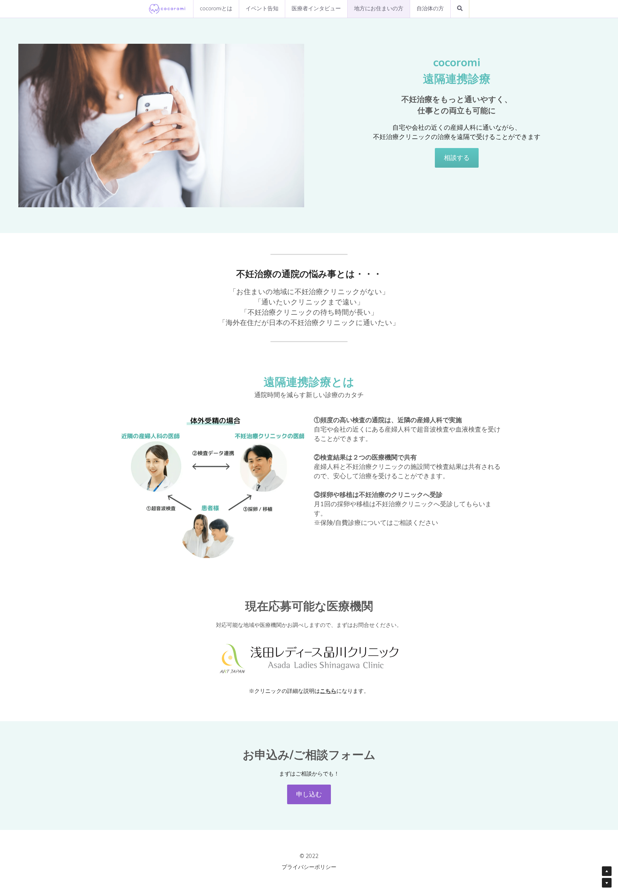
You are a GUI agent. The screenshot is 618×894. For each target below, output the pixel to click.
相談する (457, 157)
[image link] (167, 8)
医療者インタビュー (316, 8)
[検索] (460, 9)
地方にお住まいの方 (378, 8)
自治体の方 (430, 8)
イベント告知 (262, 8)
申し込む (309, 790)
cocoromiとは (216, 8)
